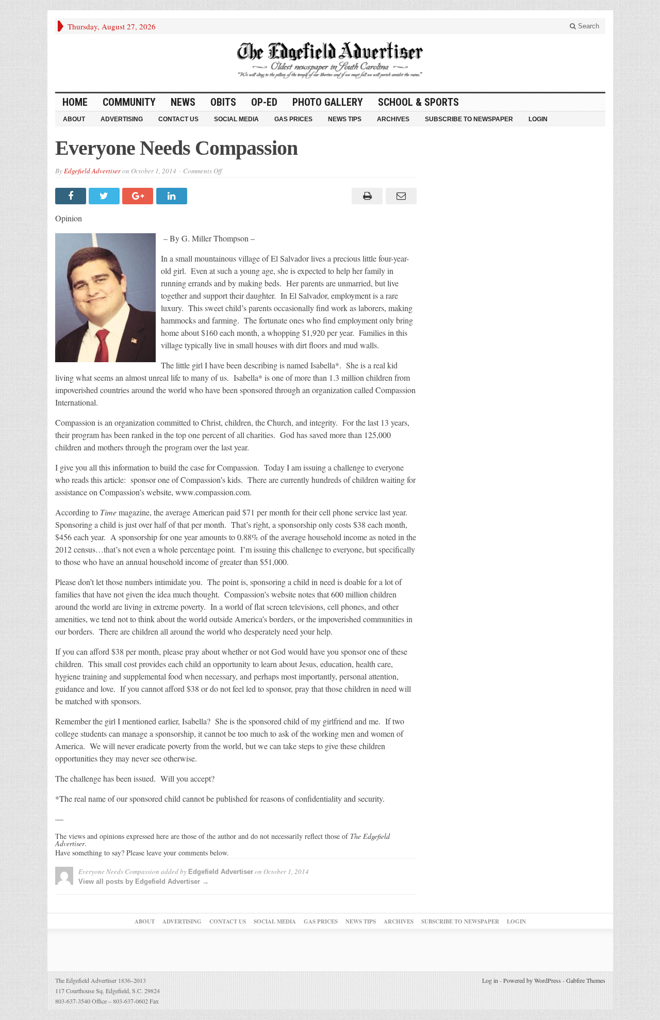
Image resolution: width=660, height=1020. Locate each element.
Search (587, 26)
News (183, 102)
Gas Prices (293, 119)
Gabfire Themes (585, 980)
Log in (490, 980)
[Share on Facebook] (72, 196)
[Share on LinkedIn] (173, 196)
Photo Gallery (327, 102)
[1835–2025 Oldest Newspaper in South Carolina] (330, 60)
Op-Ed (264, 102)
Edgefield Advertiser (92, 170)
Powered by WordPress (532, 980)
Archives (393, 119)
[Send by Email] (399, 196)
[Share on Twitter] (105, 196)
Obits (223, 102)
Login (538, 119)
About (74, 119)
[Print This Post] (366, 196)
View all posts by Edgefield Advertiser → (143, 881)
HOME (75, 102)
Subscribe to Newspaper (469, 119)
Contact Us (178, 119)
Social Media (236, 119)
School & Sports (418, 102)
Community (129, 102)
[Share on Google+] (139, 196)
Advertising (122, 119)
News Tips (344, 119)
